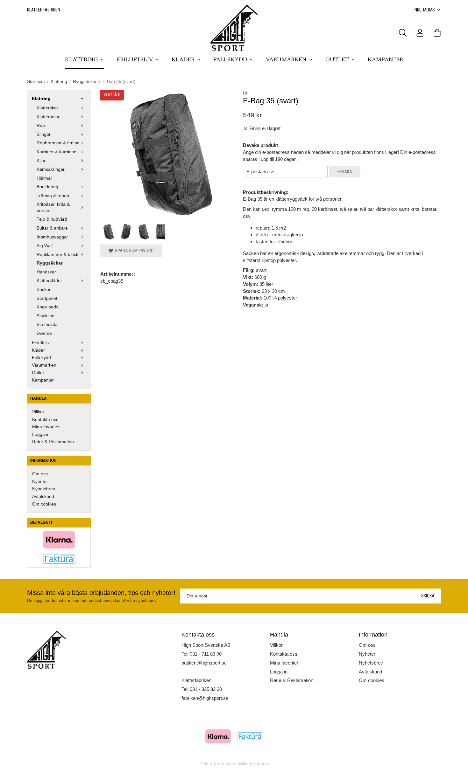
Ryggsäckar (49, 263)
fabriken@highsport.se (204, 698)
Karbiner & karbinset (57, 151)
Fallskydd (230, 60)
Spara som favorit (133, 250)
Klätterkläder (49, 280)
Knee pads (47, 307)
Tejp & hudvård (52, 219)
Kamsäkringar (51, 169)
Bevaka (344, 171)
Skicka (428, 595)
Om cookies (44, 504)
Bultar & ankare (52, 228)
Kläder (183, 60)
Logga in (41, 434)
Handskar (46, 272)
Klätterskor (47, 108)
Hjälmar (44, 178)
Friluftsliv (135, 60)
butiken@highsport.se (204, 662)
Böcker (44, 289)
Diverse (44, 333)
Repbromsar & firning (58, 143)
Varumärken (286, 60)
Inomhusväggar (52, 237)
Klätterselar (48, 116)
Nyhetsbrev (43, 488)
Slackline (45, 316)
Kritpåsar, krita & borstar (53, 207)
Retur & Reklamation (53, 441)
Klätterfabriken (43, 9)
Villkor (38, 412)
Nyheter (40, 481)
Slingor (44, 134)
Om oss (40, 474)
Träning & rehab (53, 195)
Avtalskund (43, 496)
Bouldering (47, 186)
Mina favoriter (46, 426)
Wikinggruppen (253, 764)
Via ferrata (47, 324)
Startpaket (47, 298)
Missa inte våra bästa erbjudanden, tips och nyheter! (101, 592)
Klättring (81, 60)
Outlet (337, 60)
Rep (41, 125)
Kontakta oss (45, 419)
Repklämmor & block (57, 254)
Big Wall (45, 245)
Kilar (41, 160)
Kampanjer (385, 60)
